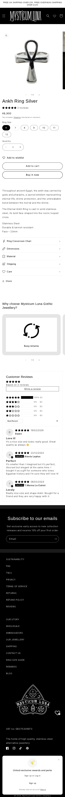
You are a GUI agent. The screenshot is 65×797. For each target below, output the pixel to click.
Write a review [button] (32, 388)
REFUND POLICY (15, 599)
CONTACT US (13, 653)
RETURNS (11, 593)
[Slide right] (39, 95)
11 (54, 127)
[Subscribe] (55, 538)
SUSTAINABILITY (15, 559)
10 (43, 127)
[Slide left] (26, 95)
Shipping (17, 117)
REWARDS (11, 666)
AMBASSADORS (14, 633)
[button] (3, 16)
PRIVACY (10, 579)
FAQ (8, 566)
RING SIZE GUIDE (15, 660)
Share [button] (9, 281)
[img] (22, 430)
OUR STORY (12, 619)
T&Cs (9, 572)
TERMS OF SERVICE (16, 586)
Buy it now (32, 174)
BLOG (9, 673)
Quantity (6, 141)
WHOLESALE (13, 626)
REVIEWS (11, 606)
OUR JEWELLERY (15, 639)
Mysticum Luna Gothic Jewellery (36, 796)
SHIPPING (11, 646)
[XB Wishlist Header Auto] (54, 15)
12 (6, 134)
